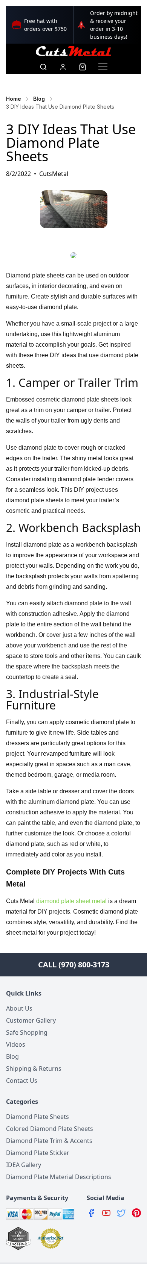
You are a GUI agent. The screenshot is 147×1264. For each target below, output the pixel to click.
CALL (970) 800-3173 (73, 964)
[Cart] (82, 67)
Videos (15, 1044)
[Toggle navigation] (102, 67)
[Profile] (63, 67)
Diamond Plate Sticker (37, 1153)
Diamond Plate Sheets (37, 1116)
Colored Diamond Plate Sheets (49, 1129)
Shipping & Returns (33, 1068)
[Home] (73, 51)
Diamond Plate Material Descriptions (58, 1177)
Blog (12, 1056)
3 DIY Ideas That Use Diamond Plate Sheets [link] (60, 106)
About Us (19, 1008)
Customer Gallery (31, 1020)
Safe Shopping (26, 1032)
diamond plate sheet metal (71, 901)
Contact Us (21, 1080)
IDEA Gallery (23, 1165)
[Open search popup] (43, 67)
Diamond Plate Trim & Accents (49, 1141)
